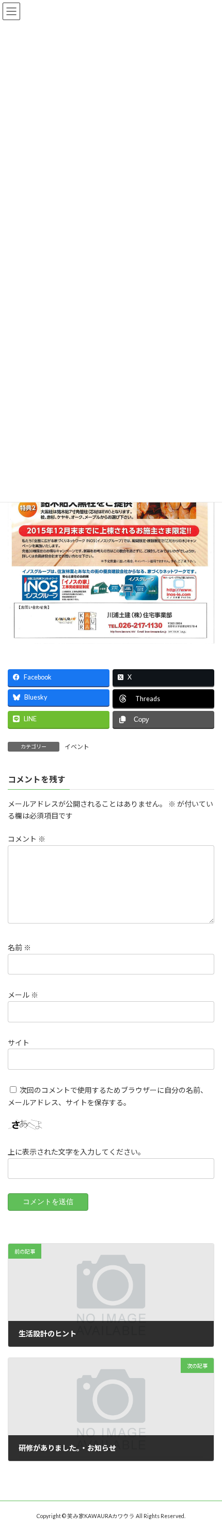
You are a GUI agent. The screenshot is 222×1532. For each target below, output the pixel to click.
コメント (26, 838)
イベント (77, 747)
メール (23, 995)
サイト (18, 1042)
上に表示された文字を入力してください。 (76, 1151)
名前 (19, 947)
